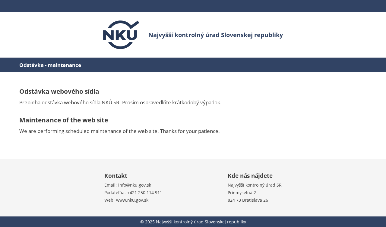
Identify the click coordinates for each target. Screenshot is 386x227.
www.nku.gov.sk (132, 200)
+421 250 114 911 (144, 192)
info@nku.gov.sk (134, 185)
